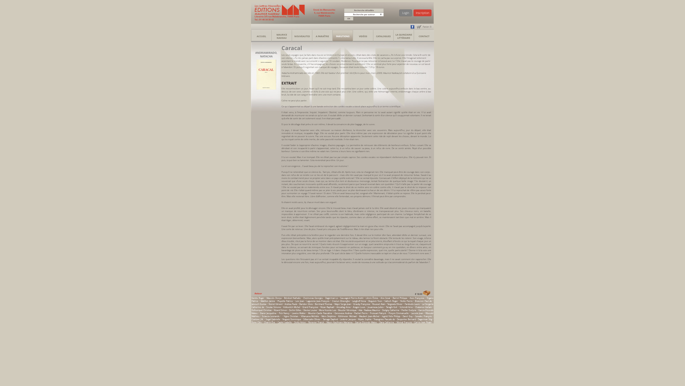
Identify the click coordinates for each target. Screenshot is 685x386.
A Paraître (322, 36)
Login (405, 13)
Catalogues (383, 36)
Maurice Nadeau (281, 36)
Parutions (342, 36)
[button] (381, 15)
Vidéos (363, 36)
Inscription (422, 13)
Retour (258, 293)
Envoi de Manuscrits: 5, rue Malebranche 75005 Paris (324, 12)
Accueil (261, 36)
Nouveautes (302, 36)
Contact (424, 36)
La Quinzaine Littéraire (403, 36)
